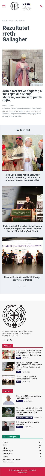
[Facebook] (4, 340)
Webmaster (22, 472)
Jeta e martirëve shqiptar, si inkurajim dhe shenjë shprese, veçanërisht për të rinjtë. (22, 95)
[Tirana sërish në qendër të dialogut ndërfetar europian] (22, 255)
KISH (18, 357)
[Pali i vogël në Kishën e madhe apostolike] (8, 426)
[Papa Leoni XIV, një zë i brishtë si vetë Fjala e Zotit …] (8, 400)
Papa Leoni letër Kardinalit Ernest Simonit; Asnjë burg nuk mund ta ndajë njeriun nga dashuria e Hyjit (22, 177)
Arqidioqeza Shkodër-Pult (24, 417)
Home (4, 21)
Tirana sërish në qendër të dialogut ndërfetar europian (22, 278)
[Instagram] (7, 340)
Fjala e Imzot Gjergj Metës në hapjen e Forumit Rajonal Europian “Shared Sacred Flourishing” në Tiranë (22, 229)
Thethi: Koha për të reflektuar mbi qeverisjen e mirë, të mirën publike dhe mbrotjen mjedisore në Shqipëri (29, 411)
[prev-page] (20, 286)
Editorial (19, 401)
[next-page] (24, 286)
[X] (10, 340)
